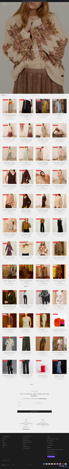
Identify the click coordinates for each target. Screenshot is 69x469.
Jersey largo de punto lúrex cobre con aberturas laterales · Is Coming (43, 281)
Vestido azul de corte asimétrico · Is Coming (59, 376)
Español (56, 4)
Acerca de (4, 438)
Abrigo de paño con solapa (9, 352)
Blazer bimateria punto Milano (9, 375)
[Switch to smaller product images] (3, 95)
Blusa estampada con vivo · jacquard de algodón (26, 234)
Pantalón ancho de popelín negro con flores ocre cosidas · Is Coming (26, 115)
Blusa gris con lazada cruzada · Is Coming (59, 353)
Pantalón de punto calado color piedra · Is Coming (43, 139)
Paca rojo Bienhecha (42, 375)
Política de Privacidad (26, 446)
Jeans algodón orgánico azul (26, 305)
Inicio (3, 447)
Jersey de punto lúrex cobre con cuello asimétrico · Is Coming (26, 281)
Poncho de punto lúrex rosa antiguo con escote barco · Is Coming (9, 210)
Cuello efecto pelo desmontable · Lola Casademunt (59, 329)
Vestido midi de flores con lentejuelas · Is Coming (43, 163)
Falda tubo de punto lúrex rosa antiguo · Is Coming (59, 186)
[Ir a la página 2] (37, 383)
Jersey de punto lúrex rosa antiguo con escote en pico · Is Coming (43, 186)
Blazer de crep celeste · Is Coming (43, 329)
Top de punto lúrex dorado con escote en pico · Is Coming (9, 234)
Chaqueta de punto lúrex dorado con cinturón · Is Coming (59, 210)
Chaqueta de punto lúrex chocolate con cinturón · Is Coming (26, 186)
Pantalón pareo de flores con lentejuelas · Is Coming (59, 163)
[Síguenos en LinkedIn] (8, 460)
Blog (24, 3)
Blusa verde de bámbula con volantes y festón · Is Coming (9, 306)
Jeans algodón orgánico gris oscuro (42, 306)
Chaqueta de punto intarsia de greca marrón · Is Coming (59, 257)
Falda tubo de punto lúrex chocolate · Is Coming (43, 210)
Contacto (3, 442)
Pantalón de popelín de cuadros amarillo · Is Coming (9, 163)
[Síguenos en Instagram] (5, 460)
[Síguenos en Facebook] (2, 460)
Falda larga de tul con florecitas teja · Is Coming (26, 139)
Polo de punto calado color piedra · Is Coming (59, 139)
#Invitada (14, 3)
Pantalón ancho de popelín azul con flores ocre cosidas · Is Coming (9, 115)
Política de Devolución (26, 440)
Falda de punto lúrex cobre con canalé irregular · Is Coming (59, 281)
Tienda (19, 3)
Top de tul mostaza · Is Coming (42, 114)
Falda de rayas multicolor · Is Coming (26, 163)
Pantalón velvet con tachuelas (42, 353)
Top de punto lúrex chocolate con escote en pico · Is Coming (9, 186)
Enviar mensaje (34, 411)
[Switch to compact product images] (5, 95)
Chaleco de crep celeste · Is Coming (26, 329)
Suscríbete (4, 443)
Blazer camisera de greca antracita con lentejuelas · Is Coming (9, 281)
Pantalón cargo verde (26, 352)
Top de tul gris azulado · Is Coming (59, 115)
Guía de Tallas (4, 445)
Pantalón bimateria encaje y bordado (59, 306)
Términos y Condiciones (27, 448)
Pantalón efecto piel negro (26, 375)
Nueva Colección (6, 3)
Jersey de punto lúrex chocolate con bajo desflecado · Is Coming (26, 210)
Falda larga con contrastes (59, 233)
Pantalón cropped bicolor (43, 233)
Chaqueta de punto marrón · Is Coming (9, 329)
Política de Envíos (25, 438)
